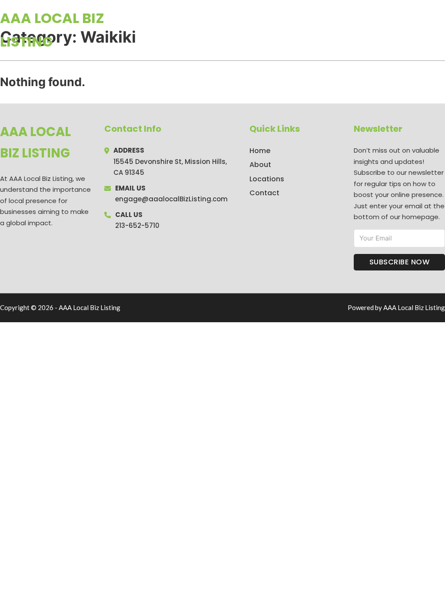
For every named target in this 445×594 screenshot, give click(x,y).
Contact (264, 193)
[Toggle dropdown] (442, 30)
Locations (383, 30)
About (260, 165)
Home (344, 30)
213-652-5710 (137, 225)
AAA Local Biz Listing (52, 29)
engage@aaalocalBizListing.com (171, 199)
